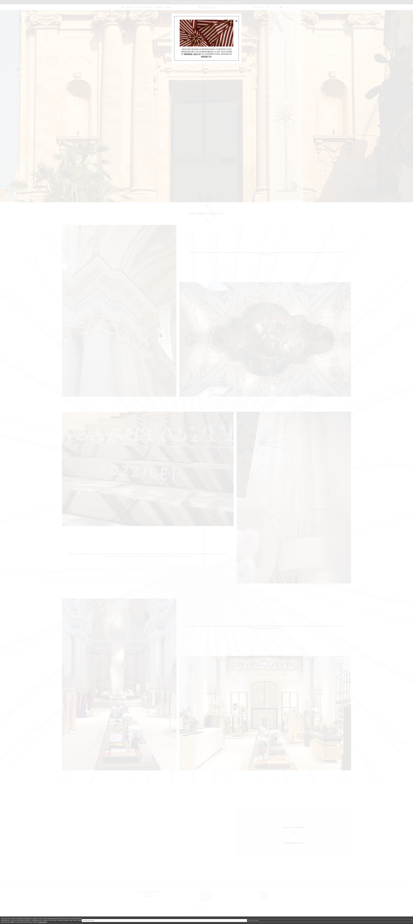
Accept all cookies (88, 920)
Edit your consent (253, 920)
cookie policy (42, 922)
